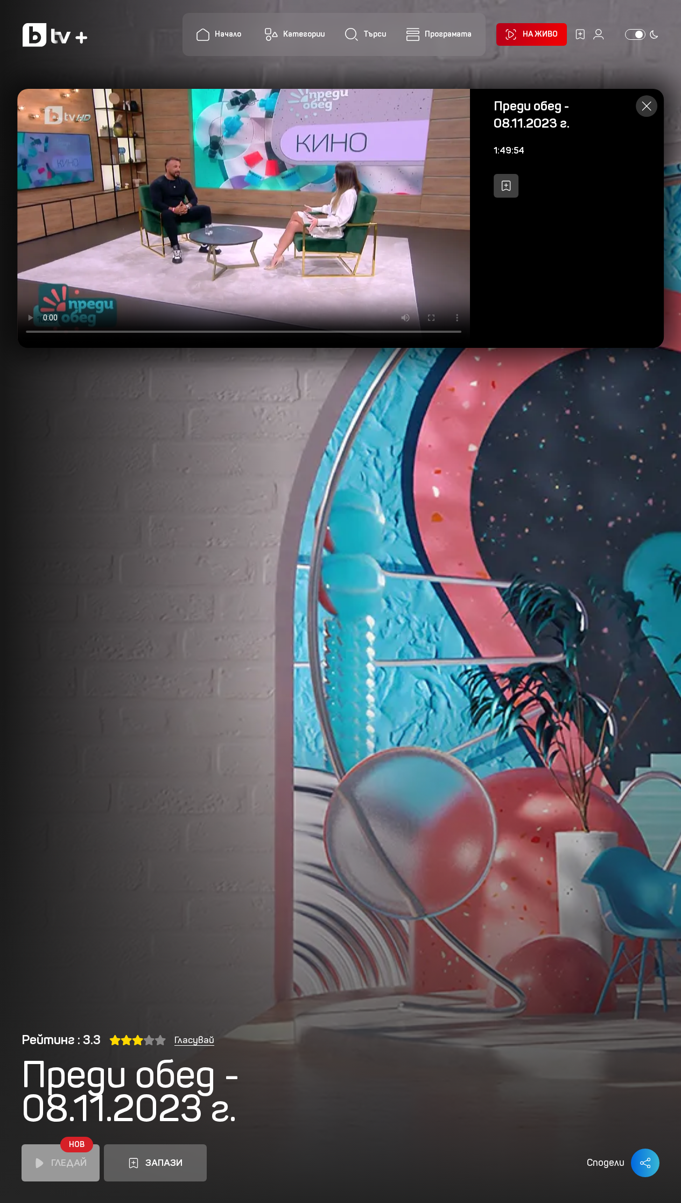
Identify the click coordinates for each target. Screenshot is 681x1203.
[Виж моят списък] (580, 34)
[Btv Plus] (55, 35)
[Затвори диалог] (646, 106)
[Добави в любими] (506, 186)
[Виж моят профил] (598, 34)
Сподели (605, 1163)
